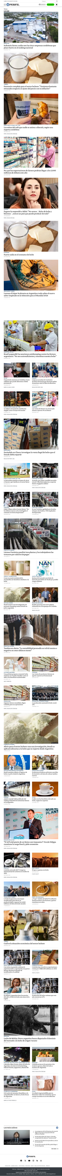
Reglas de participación (39, 1165)
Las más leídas (10, 1128)
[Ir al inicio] (12, 4)
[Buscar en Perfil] (56, 1)
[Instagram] (33, 1161)
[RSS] (37, 1161)
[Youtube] (29, 1161)
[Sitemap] (41, 1161)
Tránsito (48, 1165)
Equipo (32, 1165)
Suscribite (50, 4)
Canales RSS (7, 1165)
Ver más (54, 1148)
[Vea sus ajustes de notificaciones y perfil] (56, 4)
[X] (25, 1161)
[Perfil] (31, 1157)
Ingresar (43, 4)
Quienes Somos (14, 1165)
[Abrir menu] (5, 4)
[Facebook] (21, 1161)
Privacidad (27, 1165)
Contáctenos (22, 1165)
